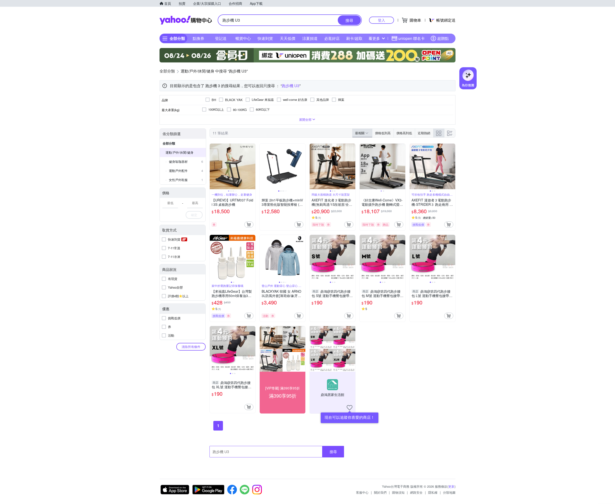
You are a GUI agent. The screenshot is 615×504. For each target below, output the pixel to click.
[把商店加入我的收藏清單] (349, 408)
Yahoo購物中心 (186, 20)
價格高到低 (404, 133)
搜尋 (333, 451)
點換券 (198, 38)
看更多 (374, 38)
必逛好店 (332, 38)
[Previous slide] (213, 166)
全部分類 (169, 143)
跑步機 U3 (290, 85)
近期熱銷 (424, 133)
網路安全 (416, 492)
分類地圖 (449, 492)
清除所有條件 (191, 346)
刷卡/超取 (354, 38)
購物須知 (398, 492)
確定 (194, 215)
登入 (381, 20)
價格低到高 (383, 133)
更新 (451, 486)
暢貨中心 (243, 38)
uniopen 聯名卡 (411, 38)
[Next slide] (252, 166)
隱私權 (432, 492)
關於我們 (380, 492)
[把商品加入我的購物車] (248, 224)
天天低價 (287, 38)
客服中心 (362, 492)
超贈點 (443, 38)
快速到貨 (265, 38)
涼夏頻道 (310, 38)
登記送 (221, 38)
